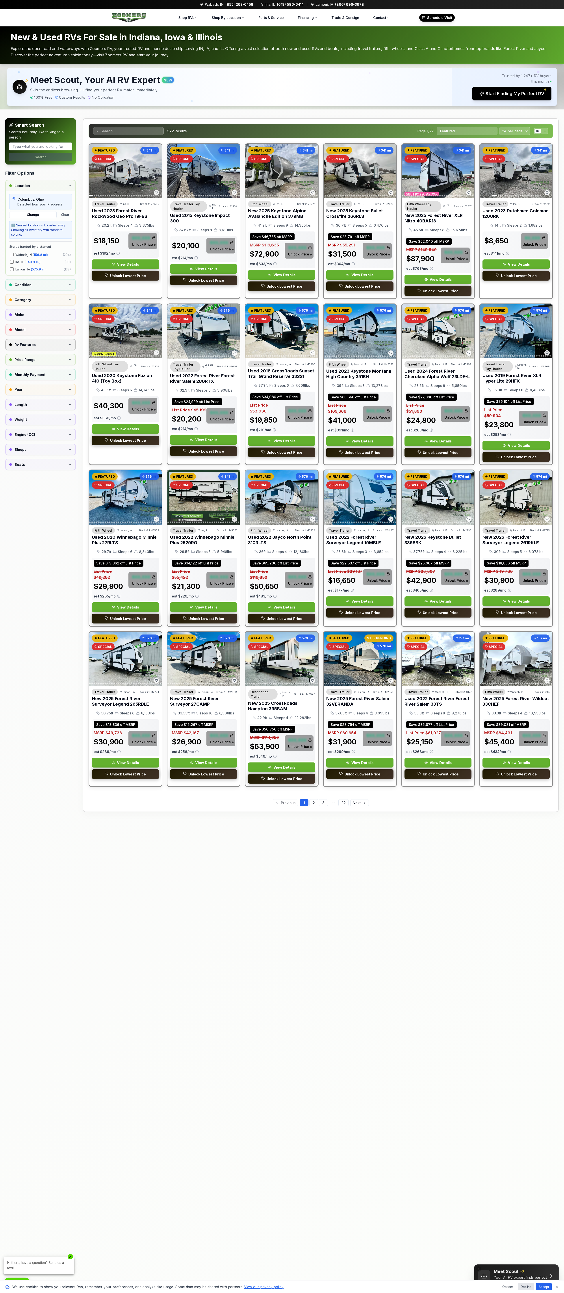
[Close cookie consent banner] (557, 1287)
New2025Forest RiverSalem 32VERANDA (357, 701)
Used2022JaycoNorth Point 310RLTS (280, 540)
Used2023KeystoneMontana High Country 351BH (358, 373)
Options (508, 1287)
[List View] (544, 131)
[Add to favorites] (156, 192)
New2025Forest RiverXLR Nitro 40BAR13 (433, 218)
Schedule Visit (439, 17)
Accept (544, 1287)
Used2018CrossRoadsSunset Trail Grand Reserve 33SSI (281, 373)
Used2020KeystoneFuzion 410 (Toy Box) (122, 378)
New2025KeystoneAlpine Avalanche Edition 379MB (277, 213)
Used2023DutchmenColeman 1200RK (515, 213)
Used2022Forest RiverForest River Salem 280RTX (202, 378)
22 (343, 803)
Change (33, 214)
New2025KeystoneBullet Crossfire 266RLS (354, 213)
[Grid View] (537, 131)
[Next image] (156, 171)
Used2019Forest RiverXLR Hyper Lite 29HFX (511, 378)
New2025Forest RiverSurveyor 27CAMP (194, 701)
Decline (526, 1287)
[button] (282, 87)
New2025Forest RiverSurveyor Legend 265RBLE (120, 701)
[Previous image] (95, 171)
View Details (128, 264)
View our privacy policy (264, 1287)
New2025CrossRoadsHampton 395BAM (272, 706)
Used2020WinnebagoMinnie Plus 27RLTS (124, 540)
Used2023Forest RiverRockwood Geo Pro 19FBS (119, 213)
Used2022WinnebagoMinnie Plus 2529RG (202, 540)
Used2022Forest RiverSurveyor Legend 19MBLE (353, 540)
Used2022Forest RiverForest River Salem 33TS (436, 701)
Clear (65, 214)
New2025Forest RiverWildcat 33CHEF (515, 701)
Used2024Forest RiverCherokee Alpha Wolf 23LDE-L (437, 373)
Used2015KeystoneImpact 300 (200, 218)
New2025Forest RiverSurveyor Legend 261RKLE (510, 540)
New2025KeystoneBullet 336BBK (432, 540)
